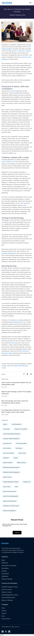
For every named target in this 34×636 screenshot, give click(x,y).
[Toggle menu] (30, 2)
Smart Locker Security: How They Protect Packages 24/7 (14, 524)
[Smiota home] (7, 2)
